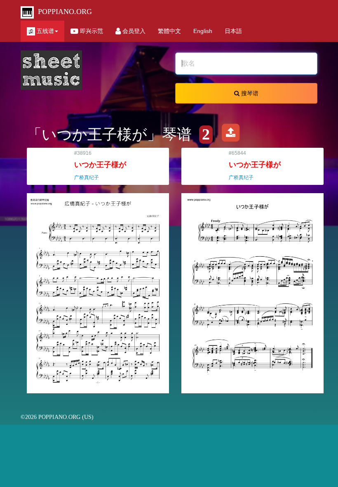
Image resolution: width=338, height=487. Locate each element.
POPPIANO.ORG (63, 11)
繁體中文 (169, 31)
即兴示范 (90, 31)
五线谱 (44, 31)
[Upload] (230, 134)
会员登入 (133, 31)
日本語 (233, 31)
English (202, 31)
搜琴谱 (248, 93)
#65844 (255, 165)
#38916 (100, 165)
